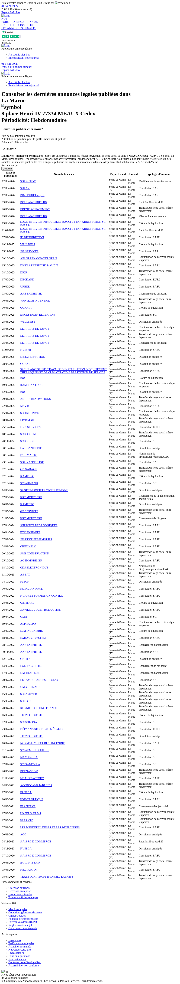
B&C (23, 377)
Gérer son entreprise (19, 891)
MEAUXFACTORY (32, 778)
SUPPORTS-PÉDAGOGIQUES (38, 525)
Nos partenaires (17, 959)
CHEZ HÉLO (28, 546)
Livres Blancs (16, 952)
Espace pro (14, 940)
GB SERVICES (29, 511)
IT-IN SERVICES (30, 427)
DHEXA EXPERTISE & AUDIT (39, 265)
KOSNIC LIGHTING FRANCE (38, 708)
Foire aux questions (19, 955)
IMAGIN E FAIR (30, 862)
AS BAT (25, 574)
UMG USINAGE (30, 686)
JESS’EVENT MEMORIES (36, 539)
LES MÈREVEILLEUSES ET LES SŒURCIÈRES (50, 827)
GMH (23, 616)
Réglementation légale (20, 925)
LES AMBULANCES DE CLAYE (40, 679)
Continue (7, 168)
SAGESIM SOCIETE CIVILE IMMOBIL (44, 490)
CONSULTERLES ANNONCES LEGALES (18, 27)
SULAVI (25, 188)
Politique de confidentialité (23, 918)
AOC (23, 834)
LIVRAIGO (27, 420)
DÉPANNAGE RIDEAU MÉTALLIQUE (44, 729)
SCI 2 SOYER (28, 693)
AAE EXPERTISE (31, 293)
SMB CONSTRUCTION (34, 553)
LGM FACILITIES (31, 665)
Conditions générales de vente (25, 912)
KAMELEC (27, 476)
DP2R (23, 272)
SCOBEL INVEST (31, 412)
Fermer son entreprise (20, 894)
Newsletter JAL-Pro (19, 949)
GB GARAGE (28, 469)
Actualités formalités (19, 946)
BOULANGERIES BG (33, 202)
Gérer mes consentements (22, 928)
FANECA (26, 792)
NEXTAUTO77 (29, 869)
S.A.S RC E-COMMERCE (35, 841)
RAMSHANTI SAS (31, 384)
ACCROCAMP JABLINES (36, 785)
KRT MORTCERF (31, 497)
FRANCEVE (28, 806)
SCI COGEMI (28, 434)
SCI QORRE (27, 441)
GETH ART (27, 602)
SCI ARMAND (29, 483)
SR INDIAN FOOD (31, 588)
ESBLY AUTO (28, 455)
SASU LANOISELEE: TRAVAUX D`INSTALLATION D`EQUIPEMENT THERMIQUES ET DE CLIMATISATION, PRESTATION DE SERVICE (63, 371)
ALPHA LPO (28, 623)
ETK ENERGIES (30, 532)
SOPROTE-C (28, 181)
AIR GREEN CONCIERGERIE (38, 258)
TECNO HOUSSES (31, 715)
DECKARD (27, 279)
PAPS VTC (26, 820)
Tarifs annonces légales (21, 943)
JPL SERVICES (29, 251)
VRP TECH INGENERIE (35, 300)
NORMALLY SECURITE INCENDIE (42, 743)
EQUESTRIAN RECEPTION (37, 314)
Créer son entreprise (19, 887)
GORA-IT (26, 307)
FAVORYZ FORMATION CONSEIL (41, 595)
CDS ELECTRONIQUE (34, 567)
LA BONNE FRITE (31, 448)
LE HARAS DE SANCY (34, 328)
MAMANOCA (29, 757)
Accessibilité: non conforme (23, 965)
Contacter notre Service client (24, 962)
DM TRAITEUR (30, 672)
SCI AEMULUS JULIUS (34, 750)
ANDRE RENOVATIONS (35, 398)
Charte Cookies (17, 915)
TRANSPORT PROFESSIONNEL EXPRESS (46, 876)
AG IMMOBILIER (31, 560)
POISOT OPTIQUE (31, 799)
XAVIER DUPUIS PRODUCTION (40, 609)
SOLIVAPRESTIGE (32, 462)
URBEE (25, 286)
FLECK (24, 581)
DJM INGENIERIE (31, 630)
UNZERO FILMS (30, 813)
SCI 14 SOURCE (30, 700)
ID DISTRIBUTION (32, 237)
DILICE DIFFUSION (32, 356)
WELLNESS (27, 244)
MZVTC (25, 405)
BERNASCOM (29, 771)
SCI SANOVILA (30, 764)
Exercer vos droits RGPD (22, 921)
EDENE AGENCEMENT (35, 209)
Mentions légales (17, 909)
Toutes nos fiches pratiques (23, 897)
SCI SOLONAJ (29, 722)
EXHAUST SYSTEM (33, 637)
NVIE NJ (25, 349)
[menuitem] (93, 54)
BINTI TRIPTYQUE (32, 195)
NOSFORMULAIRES (11, 20)
